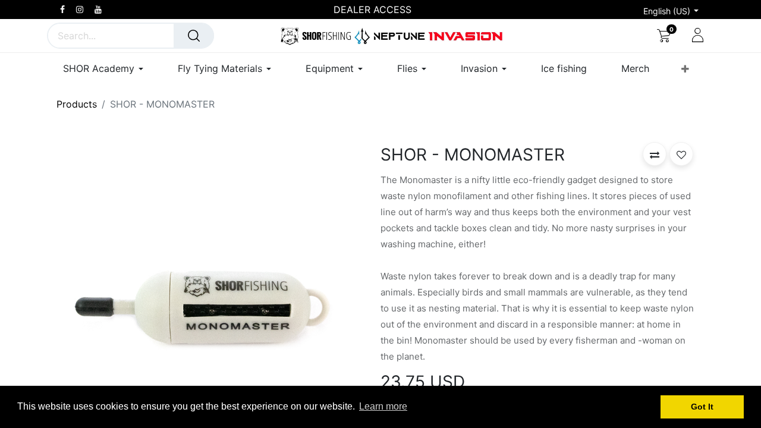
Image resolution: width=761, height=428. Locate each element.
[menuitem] (564, 68)
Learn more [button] (383, 406)
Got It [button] (702, 406)
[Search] (194, 36)
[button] (685, 68)
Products (76, 104)
